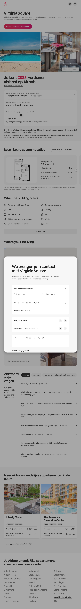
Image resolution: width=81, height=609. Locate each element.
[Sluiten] (74, 259)
